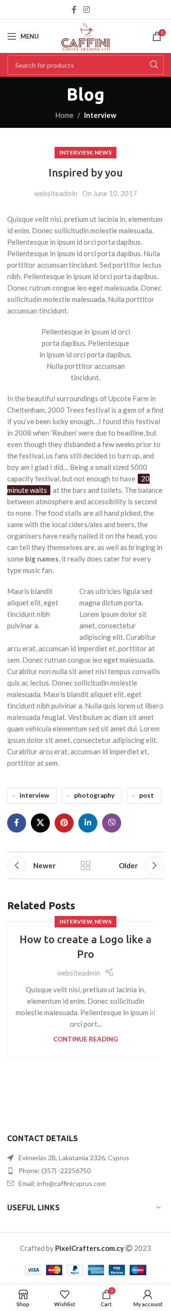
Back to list (85, 865)
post (146, 795)
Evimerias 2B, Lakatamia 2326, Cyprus (74, 1158)
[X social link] (40, 822)
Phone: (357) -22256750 (55, 1170)
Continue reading (85, 1039)
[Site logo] (85, 35)
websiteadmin (55, 193)
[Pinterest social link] (64, 822)
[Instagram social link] (86, 9)
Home (64, 115)
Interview (100, 115)
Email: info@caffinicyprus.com (62, 1183)
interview (34, 795)
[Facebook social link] (74, 9)
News (103, 152)
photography (94, 795)
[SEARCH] (154, 65)
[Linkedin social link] (87, 822)
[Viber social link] (111, 822)
